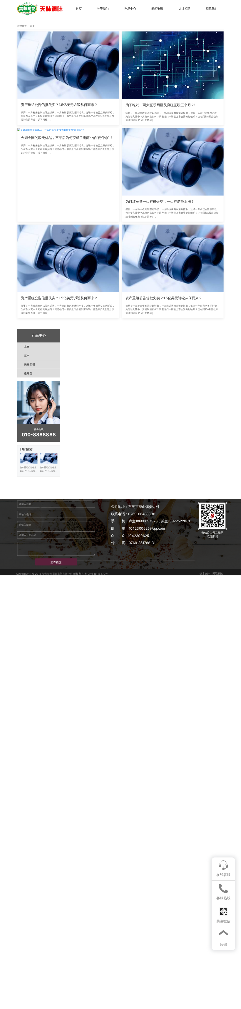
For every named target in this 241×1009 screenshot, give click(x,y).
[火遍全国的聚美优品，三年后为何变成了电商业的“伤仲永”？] (68, 130)
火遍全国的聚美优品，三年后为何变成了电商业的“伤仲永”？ (67, 138)
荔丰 (27, 355)
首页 (79, 9)
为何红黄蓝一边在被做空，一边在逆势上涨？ (159, 202)
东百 (27, 346)
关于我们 (103, 9)
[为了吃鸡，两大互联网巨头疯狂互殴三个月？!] (173, 65)
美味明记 (29, 364)
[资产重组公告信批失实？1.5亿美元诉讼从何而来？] (68, 65)
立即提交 (56, 562)
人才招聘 (184, 9)
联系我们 (212, 9)
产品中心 (130, 9)
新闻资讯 (157, 9)
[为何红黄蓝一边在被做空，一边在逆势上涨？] (173, 162)
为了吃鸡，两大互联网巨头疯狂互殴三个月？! (160, 105)
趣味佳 (28, 373)
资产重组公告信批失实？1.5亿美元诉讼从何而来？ (59, 105)
